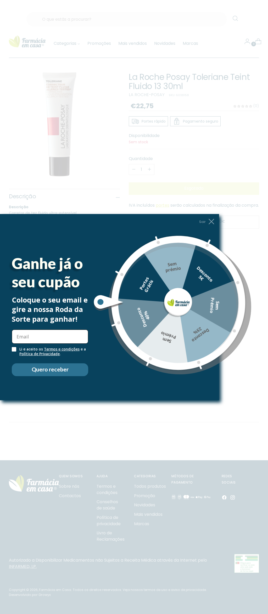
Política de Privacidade (39, 354)
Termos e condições (62, 349)
